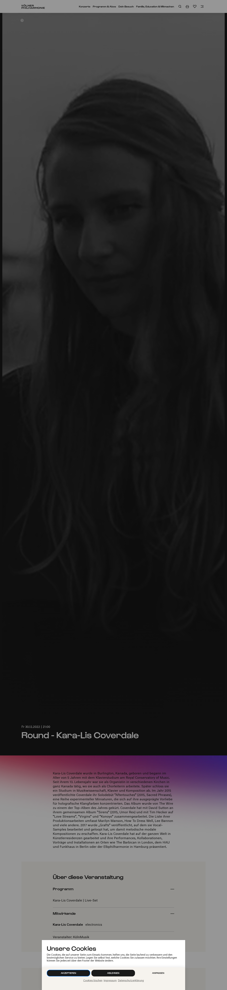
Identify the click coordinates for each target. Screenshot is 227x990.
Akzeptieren (68, 973)
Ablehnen (113, 973)
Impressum (110, 981)
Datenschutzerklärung (131, 981)
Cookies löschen (92, 981)
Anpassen (158, 973)
